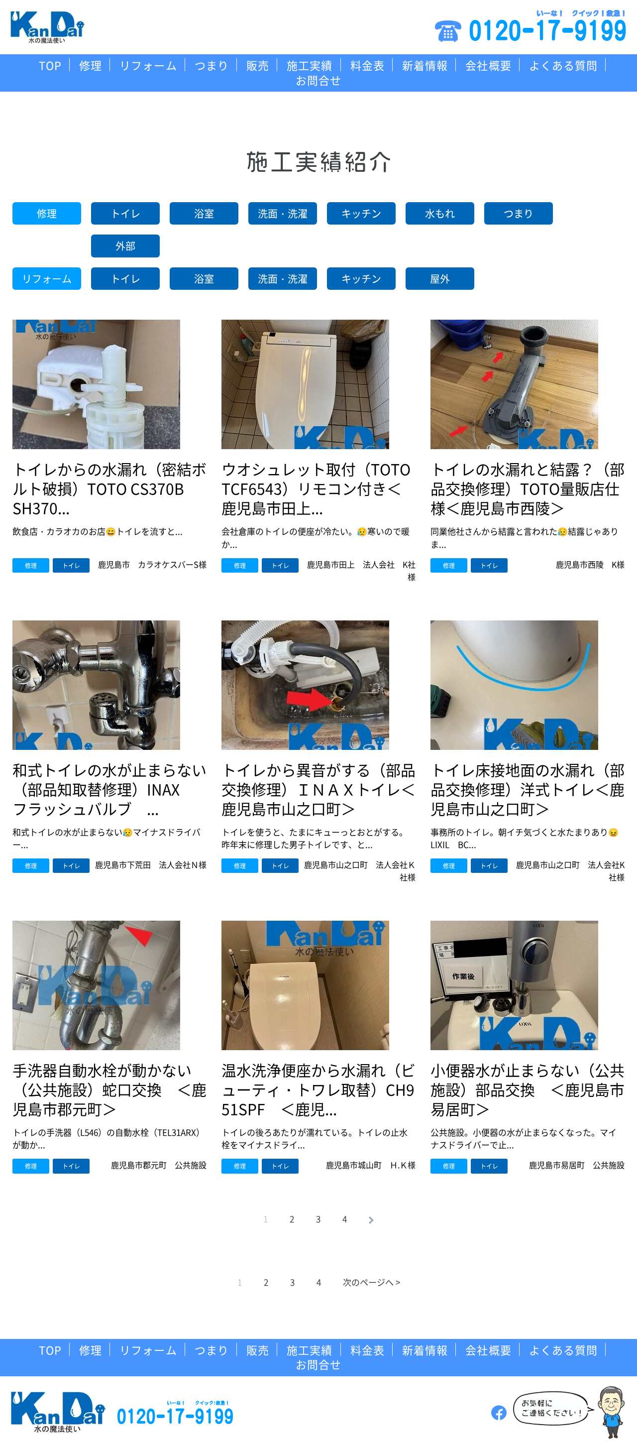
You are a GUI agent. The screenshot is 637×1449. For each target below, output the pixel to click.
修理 (90, 64)
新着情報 (425, 64)
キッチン (361, 213)
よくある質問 (563, 64)
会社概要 (488, 64)
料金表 (367, 64)
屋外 (440, 278)
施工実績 (309, 64)
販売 (257, 64)
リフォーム (148, 64)
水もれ (440, 213)
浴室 (204, 213)
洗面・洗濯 (283, 213)
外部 (125, 246)
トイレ (125, 213)
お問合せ (318, 79)
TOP (50, 64)
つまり (212, 64)
